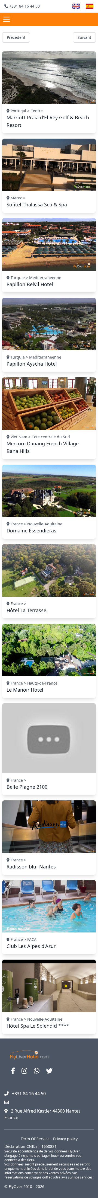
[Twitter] (49, 1070)
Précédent (16, 37)
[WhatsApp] (37, 1070)
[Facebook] (13, 1070)
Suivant (84, 37)
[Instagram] (24, 1070)
